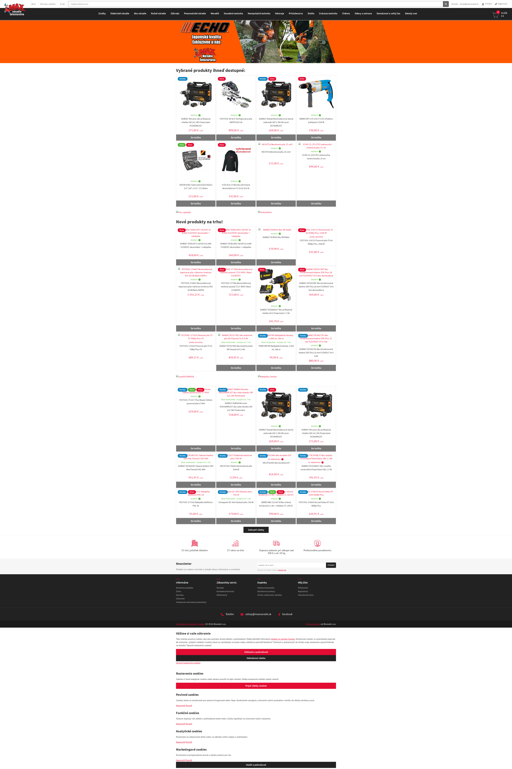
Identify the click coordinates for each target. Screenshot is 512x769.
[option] (256, 41)
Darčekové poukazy (266, 591)
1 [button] (249, 60)
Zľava (178, 591)
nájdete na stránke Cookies (283, 639)
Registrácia (303, 591)
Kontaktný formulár (225, 591)
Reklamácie (222, 595)
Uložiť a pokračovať (256, 764)
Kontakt (454, 4)
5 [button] (263, 60)
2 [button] (252, 60)
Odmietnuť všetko (256, 658)
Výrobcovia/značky (265, 587)
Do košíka (196, 137)
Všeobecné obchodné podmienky (191, 602)
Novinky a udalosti (47, 4)
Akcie (33, 4)
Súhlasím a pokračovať (256, 652)
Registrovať (502, 4)
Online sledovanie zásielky (269, 595)
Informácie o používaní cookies (190, 624)
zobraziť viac (282, 570)
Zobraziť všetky (256, 529)
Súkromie (180, 598)
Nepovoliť (180, 705)
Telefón (229, 614)
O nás (62, 4)
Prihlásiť (488, 4)
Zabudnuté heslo (306, 595)
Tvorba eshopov (313, 624)
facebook (287, 614)
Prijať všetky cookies (256, 685)
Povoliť (189, 705)
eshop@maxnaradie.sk (469, 4)
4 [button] (259, 60)
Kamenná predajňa (184, 587)
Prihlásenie (303, 587)
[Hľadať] (446, 4)
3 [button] (256, 60)
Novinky (179, 595)
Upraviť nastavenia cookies (188, 662)
